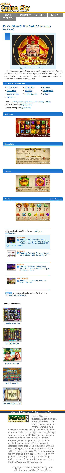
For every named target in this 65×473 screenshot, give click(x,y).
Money (47, 102)
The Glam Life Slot (12, 323)
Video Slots (11, 91)
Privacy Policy (44, 470)
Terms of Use (29, 470)
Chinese (21, 102)
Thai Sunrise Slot (12, 383)
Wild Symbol (48, 91)
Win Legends (22, 278)
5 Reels (46, 94)
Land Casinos (49, 412)
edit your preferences (18, 295)
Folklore (29, 102)
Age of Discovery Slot (12, 403)
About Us (14, 412)
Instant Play (29, 87)
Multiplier (28, 91)
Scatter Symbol (13, 94)
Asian (15, 102)
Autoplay (46, 87)
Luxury (41, 102)
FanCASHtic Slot (12, 343)
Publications (36, 412)
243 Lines (11, 97)
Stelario (20, 265)
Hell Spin (21, 237)
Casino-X (21, 251)
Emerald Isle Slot (12, 363)
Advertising (25, 412)
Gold (35, 102)
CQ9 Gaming (26, 105)
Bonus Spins (12, 87)
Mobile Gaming (31, 94)
